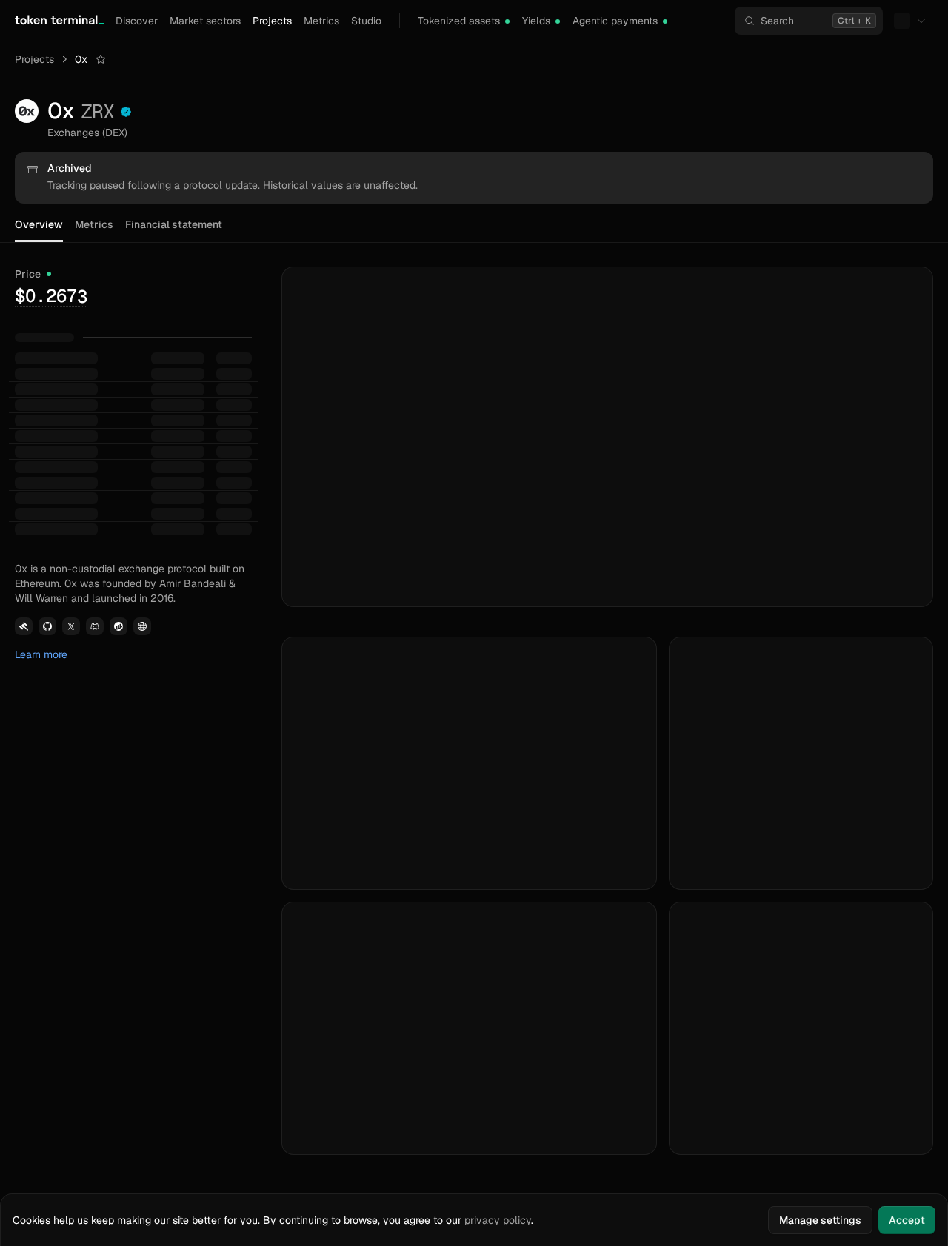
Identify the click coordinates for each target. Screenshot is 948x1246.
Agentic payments (615, 20)
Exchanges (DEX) (87, 132)
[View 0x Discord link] (95, 626)
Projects (272, 20)
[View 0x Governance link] (24, 626)
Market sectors (205, 20)
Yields (536, 20)
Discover (137, 20)
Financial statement (173, 224)
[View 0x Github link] (47, 626)
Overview (39, 224)
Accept (907, 1220)
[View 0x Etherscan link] (118, 626)
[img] (507, 21)
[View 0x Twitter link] (71, 626)
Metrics (321, 20)
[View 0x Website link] (142, 626)
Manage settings (820, 1220)
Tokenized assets (459, 20)
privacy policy (497, 1220)
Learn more (41, 654)
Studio (366, 20)
